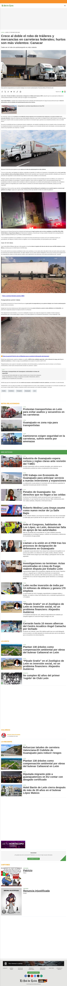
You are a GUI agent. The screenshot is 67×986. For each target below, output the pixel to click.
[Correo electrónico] (14, 92)
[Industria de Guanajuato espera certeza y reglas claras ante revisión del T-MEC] (11, 463)
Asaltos (4, 390)
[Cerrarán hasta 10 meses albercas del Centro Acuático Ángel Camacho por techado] (11, 629)
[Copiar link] (17, 92)
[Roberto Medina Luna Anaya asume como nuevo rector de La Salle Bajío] (11, 512)
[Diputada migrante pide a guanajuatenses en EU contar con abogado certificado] (11, 777)
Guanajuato (27, 390)
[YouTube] (32, 976)
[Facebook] (2, 92)
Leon (34, 390)
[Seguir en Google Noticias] (65, 92)
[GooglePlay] (41, 976)
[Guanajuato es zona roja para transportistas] (11, 425)
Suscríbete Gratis (33, 858)
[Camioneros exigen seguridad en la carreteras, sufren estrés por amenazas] (11, 439)
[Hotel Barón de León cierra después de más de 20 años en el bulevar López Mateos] (11, 790)
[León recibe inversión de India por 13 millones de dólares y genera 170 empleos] (11, 590)
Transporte (19, 390)
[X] (5, 92)
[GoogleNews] (35, 976)
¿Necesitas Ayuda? (33, 972)
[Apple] (38, 976)
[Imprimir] (20, 92)
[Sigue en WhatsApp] (63, 92)
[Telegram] (11, 92)
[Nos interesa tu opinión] (33, 963)
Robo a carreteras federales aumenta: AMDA (13, 295)
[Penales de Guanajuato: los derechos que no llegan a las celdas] (11, 496)
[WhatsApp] (8, 92)
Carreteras (11, 390)
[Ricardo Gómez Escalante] (3, 735)
